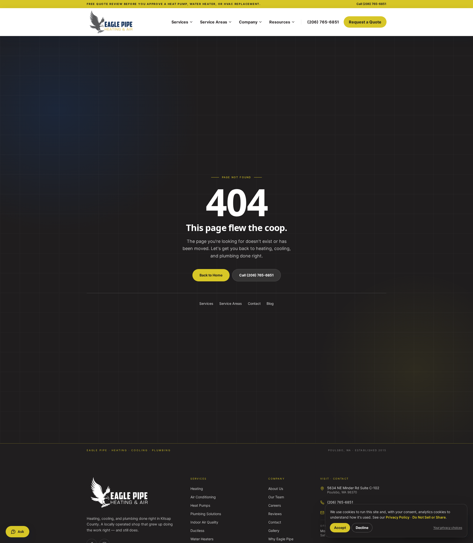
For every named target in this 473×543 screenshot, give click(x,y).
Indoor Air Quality (204, 522)
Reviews (275, 514)
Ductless (197, 530)
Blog (270, 303)
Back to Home (211, 275)
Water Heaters (201, 539)
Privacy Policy (397, 517)
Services (179, 21)
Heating (196, 488)
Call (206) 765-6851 (256, 275)
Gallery (273, 530)
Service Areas (213, 21)
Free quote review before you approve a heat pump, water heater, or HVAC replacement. (174, 4)
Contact (254, 303)
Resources (279, 21)
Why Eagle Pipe (280, 539)
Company (248, 21)
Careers (274, 505)
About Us (275, 488)
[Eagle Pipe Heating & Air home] (126, 22)
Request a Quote (365, 21)
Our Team (276, 497)
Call (371, 4)
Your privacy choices (447, 527)
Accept (340, 527)
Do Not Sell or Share (429, 517)
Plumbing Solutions (205, 514)
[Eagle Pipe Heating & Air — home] (120, 492)
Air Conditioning (203, 497)
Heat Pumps (200, 505)
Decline (362, 527)
